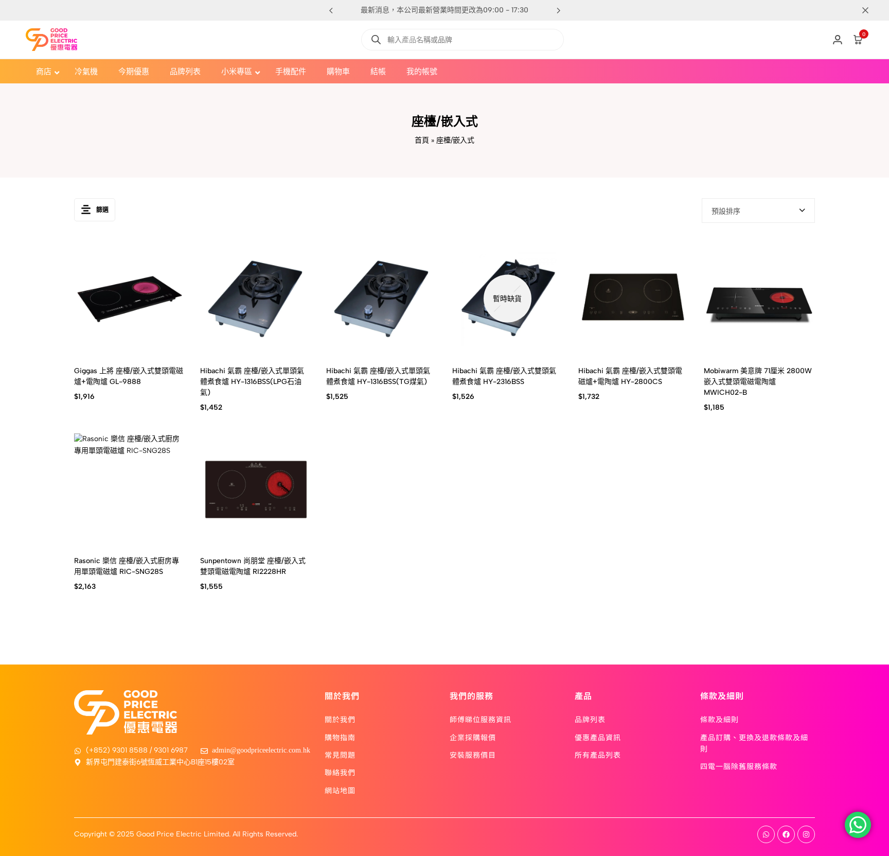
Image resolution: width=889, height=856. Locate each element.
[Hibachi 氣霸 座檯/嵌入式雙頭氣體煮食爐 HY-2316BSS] (507, 298)
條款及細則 (719, 719)
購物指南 (340, 737)
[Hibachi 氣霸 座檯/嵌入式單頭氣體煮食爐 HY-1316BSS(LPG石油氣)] (255, 298)
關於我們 (340, 719)
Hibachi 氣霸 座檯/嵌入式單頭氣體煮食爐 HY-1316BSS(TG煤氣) (378, 376)
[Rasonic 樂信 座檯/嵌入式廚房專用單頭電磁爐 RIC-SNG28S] (129, 488)
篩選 (102, 210)
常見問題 (340, 754)
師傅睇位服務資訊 (480, 719)
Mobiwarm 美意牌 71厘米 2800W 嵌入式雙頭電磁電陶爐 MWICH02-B (758, 381)
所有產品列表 (598, 754)
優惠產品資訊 (598, 737)
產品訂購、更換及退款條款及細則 (754, 743)
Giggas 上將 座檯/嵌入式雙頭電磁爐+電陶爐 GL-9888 (128, 376)
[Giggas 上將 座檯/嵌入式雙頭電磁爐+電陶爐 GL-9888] (129, 298)
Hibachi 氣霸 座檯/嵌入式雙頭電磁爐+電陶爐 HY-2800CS (630, 376)
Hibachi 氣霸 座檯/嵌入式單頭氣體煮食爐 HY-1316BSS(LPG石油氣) (252, 381)
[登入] (837, 39)
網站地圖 (340, 790)
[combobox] (758, 210)
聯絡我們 (340, 772)
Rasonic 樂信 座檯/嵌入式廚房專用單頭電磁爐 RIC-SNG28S (126, 566)
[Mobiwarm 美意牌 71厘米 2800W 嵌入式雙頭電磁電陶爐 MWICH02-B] (759, 298)
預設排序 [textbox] (726, 211)
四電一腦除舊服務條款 (738, 766)
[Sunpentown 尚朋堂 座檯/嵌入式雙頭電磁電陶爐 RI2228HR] (255, 488)
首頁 (422, 140)
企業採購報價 (473, 737)
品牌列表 (590, 719)
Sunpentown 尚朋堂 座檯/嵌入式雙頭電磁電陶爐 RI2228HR (253, 566)
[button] (558, 10)
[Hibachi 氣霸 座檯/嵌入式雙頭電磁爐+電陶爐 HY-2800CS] (633, 298)
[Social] (766, 834)
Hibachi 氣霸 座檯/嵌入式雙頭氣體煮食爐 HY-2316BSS (504, 376)
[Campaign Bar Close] (870, 10)
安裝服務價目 (473, 754)
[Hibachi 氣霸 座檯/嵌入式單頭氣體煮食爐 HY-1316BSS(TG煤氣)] (381, 298)
